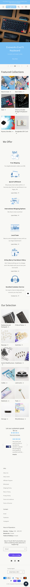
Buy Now (15, 59)
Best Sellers (18, 92)
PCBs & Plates (19, 325)
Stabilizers (18, 363)
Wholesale (6, 484)
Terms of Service (7, 503)
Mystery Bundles (6, 131)
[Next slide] (22, 66)
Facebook (6, 517)
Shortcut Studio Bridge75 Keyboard (21, 111)
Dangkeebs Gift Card (21, 131)
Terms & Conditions (8, 499)
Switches (18, 345)
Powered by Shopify (19, 583)
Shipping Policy (7, 488)
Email (4, 513)
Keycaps (3, 345)
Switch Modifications (7, 363)
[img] (15, 433)
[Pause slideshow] (28, 66)
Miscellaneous (19, 419)
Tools (16, 401)
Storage (3, 419)
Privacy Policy (7, 495)
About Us (5, 473)
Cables (3, 383)
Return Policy (7, 492)
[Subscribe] (25, 549)
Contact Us (14, 296)
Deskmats (4, 401)
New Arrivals (5, 92)
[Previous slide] (8, 66)
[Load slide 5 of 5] (19, 66)
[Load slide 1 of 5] (11, 66)
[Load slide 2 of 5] (13, 66)
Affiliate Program (7, 480)
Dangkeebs (12, 583)
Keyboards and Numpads (6, 326)
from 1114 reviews (15, 435)
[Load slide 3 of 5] (15, 66)
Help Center (6, 476)
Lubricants (18, 383)
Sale (2, 110)
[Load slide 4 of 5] (17, 66)
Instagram (6, 521)
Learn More (14, 193)
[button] (3, 7)
